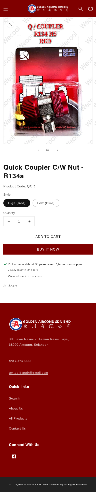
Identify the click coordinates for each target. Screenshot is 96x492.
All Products (18, 418)
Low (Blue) (46, 203)
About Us (16, 408)
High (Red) (17, 203)
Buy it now (48, 249)
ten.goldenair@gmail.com (28, 372)
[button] (5, 9)
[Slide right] (58, 150)
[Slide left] (38, 150)
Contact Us (17, 428)
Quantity (9, 213)
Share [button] (13, 285)
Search (14, 398)
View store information (25, 276)
